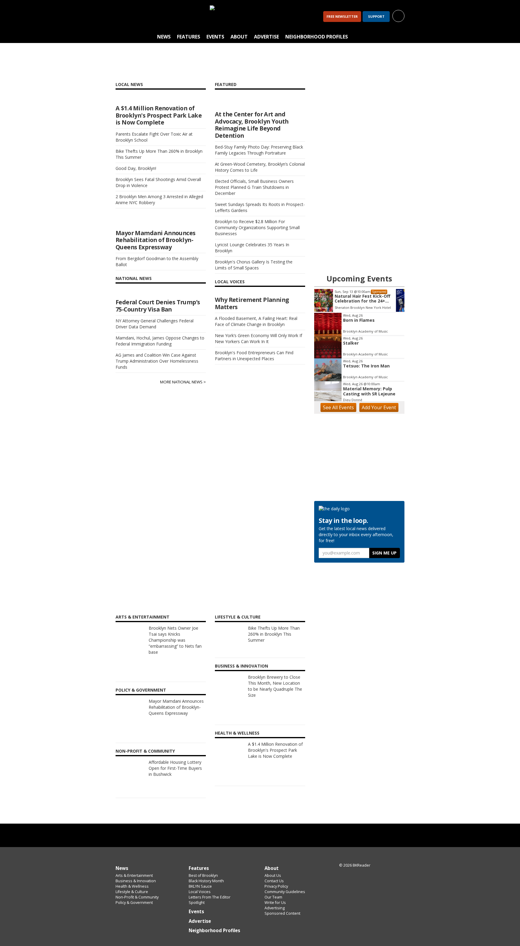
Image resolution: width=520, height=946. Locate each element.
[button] (398, 15)
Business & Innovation (136, 880)
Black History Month (206, 880)
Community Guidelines (285, 891)
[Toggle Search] (398, 37)
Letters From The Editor (210, 897)
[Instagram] (138, 16)
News (164, 36)
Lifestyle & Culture (132, 891)
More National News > (183, 382)
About (239, 36)
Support (376, 16)
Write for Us (275, 902)
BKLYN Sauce (200, 886)
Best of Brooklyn (203, 875)
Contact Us (274, 880)
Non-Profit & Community (137, 897)
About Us (273, 875)
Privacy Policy (276, 886)
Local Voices (200, 891)
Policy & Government (134, 902)
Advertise (266, 36)
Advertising (275, 908)
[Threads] (154, 16)
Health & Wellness (132, 886)
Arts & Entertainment (134, 875)
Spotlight (197, 902)
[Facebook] (123, 16)
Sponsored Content (282, 913)
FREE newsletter (342, 16)
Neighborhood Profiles (316, 36)
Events (215, 36)
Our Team (273, 897)
